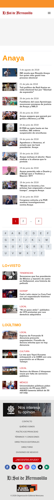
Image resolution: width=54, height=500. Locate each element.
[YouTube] (20, 467)
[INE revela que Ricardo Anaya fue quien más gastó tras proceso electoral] (9, 73)
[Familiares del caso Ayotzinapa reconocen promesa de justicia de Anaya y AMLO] (9, 102)
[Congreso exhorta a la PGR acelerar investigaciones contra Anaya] (9, 200)
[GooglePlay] (46, 467)
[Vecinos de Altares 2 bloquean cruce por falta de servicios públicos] (9, 372)
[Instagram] (27, 467)
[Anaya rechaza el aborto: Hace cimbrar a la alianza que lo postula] (9, 157)
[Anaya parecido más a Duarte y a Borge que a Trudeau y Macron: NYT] (9, 172)
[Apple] (40, 467)
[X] (13, 467)
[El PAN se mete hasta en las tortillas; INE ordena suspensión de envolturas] (9, 128)
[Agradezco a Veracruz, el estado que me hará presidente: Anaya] (9, 143)
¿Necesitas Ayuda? (27, 459)
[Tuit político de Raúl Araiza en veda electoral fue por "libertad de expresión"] (9, 88)
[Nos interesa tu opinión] (27, 410)
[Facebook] (7, 467)
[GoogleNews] (33, 467)
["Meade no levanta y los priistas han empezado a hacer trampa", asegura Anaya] (9, 186)
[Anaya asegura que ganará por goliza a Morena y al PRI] (9, 115)
